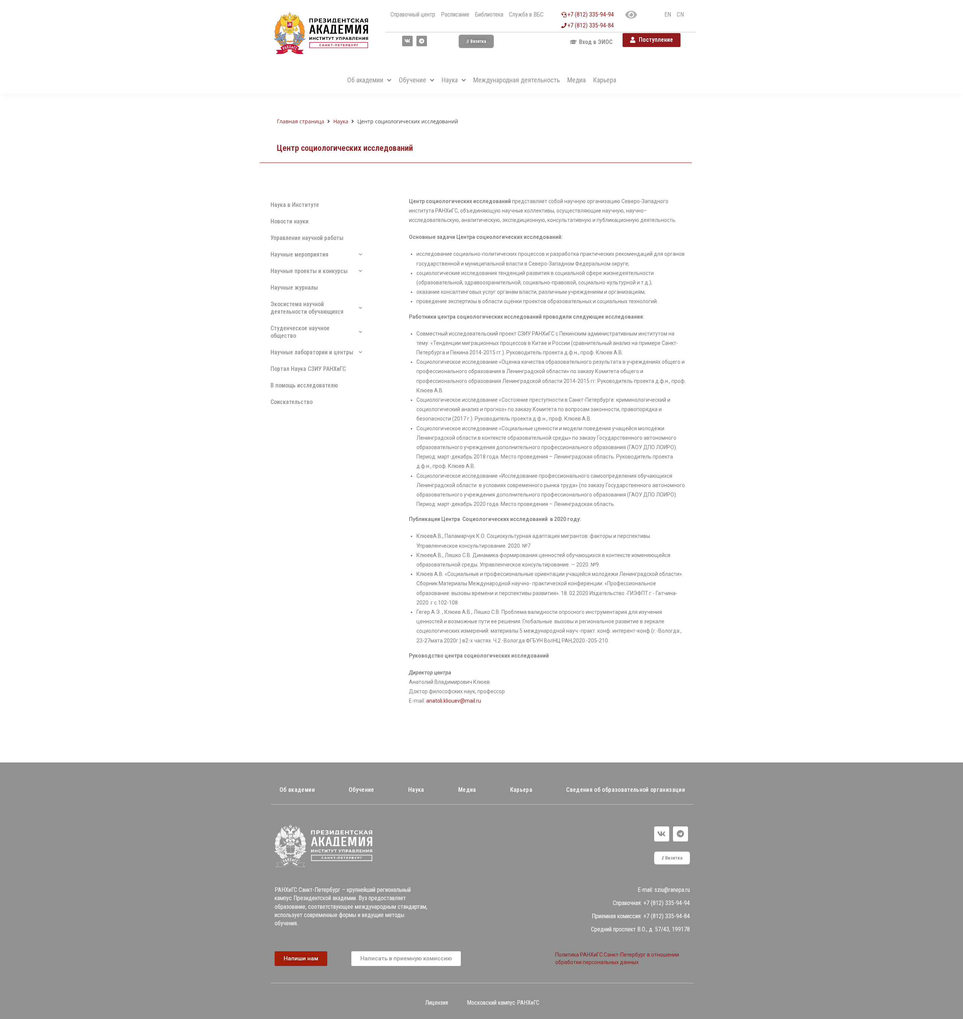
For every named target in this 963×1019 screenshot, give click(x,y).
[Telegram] (421, 41)
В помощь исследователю (304, 385)
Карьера (521, 789)
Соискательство (291, 401)
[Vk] (407, 41)
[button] (476, 41)
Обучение (361, 789)
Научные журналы (294, 287)
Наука (340, 121)
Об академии (297, 789)
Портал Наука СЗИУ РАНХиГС (308, 368)
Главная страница (300, 121)
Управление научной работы (306, 237)
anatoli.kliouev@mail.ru (453, 701)
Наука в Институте (294, 204)
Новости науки (289, 221)
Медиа (467, 789)
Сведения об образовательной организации (625, 789)
